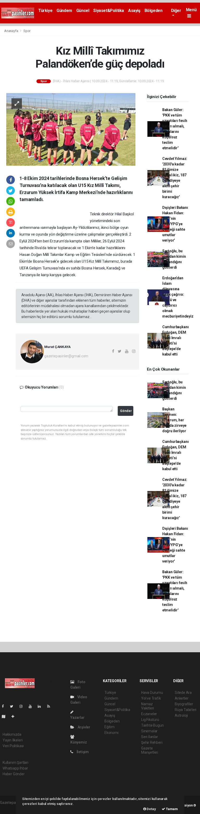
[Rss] (50, 706)
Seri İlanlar (149, 737)
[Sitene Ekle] (14, 716)
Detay (151, 809)
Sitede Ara (183, 692)
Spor (26, 31)
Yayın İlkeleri (12, 740)
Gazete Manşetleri (149, 750)
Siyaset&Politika (108, 10)
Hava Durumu (152, 692)
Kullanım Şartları (15, 762)
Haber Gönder (14, 774)
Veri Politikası (13, 746)
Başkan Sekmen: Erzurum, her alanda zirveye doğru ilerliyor (174, 420)
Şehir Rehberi (151, 742)
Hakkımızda (12, 734)
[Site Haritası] (6, 716)
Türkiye (45, 10)
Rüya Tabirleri (185, 710)
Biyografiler (184, 704)
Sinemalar (149, 731)
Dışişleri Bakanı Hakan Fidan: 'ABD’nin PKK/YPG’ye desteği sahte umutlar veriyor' (175, 223)
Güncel (82, 10)
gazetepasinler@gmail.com (66, 356)
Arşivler (83, 727)
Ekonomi (111, 733)
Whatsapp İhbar (15, 768)
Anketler (181, 698)
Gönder (126, 411)
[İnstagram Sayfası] (23, 706)
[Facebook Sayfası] (5, 706)
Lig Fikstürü (150, 720)
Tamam (171, 809)
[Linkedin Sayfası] (41, 706)
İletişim (82, 752)
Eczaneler (149, 714)
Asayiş (134, 10)
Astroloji (181, 715)
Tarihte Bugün (152, 725)
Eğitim (109, 727)
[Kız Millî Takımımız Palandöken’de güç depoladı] (70, 129)
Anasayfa (11, 31)
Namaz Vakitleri (147, 706)
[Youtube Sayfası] (32, 706)
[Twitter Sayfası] (13, 706)
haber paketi (10, 808)
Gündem (64, 10)
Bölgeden (153, 10)
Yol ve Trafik (151, 698)
